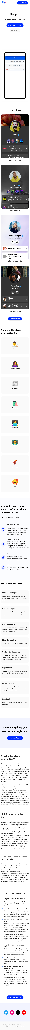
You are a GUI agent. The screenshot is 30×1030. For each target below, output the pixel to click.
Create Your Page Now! (15, 997)
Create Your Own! (15, 318)
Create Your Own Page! (15, 25)
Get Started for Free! (15, 738)
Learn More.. (15, 30)
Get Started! (22, 3)
